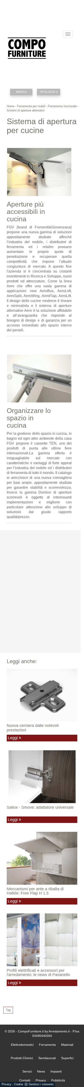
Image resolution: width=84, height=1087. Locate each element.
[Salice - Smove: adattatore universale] (42, 776)
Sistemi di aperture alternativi (26, 110)
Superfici (67, 1058)
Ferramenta (47, 1044)
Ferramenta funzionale (62, 106)
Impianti (56, 1071)
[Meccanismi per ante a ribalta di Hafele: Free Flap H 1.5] (42, 858)
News (41, 1071)
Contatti (24, 1080)
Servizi (27, 1071)
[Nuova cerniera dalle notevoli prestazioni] (42, 695)
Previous (10, 171)
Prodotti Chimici (22, 1058)
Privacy (6, 1084)
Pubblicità (58, 1080)
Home (10, 106)
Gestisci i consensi (41, 1084)
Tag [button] (8, 1010)
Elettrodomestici (22, 1044)
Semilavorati (47, 1058)
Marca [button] (21, 92)
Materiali (67, 1044)
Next (68, 171)
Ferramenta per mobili (31, 106)
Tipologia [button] (47, 92)
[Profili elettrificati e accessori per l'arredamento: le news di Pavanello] (42, 939)
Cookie (18, 1084)
